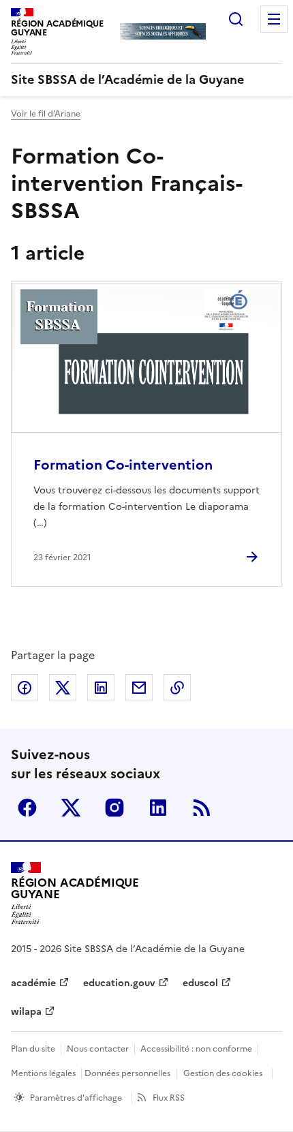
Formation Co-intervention (123, 465)
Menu (274, 19)
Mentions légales (43, 1073)
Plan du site (33, 1049)
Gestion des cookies (222, 1073)
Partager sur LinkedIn (100, 687)
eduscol (200, 983)
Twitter (71, 807)
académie (33, 983)
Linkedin (158, 807)
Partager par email (139, 687)
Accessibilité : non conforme (196, 1049)
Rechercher (235, 19)
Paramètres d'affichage (76, 1098)
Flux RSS (169, 1098)
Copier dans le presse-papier (177, 687)
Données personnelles (127, 1073)
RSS (201, 807)
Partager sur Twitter (62, 687)
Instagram (114, 807)
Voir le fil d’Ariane (45, 114)
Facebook (27, 807)
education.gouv (119, 983)
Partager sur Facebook (24, 687)
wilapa (26, 1012)
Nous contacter (98, 1049)
